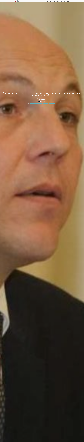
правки (54, 103)
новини (50, 103)
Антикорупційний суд (33, 103)
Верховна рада (40, 103)
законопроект (45, 103)
